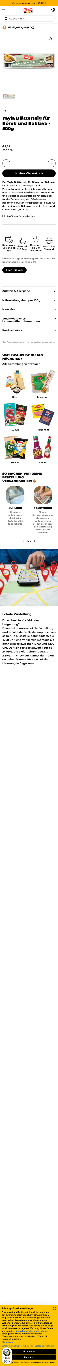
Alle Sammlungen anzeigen (21, 364)
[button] (52, 11)
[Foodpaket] (28, 11)
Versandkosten (27, 216)
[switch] (7, 1361)
